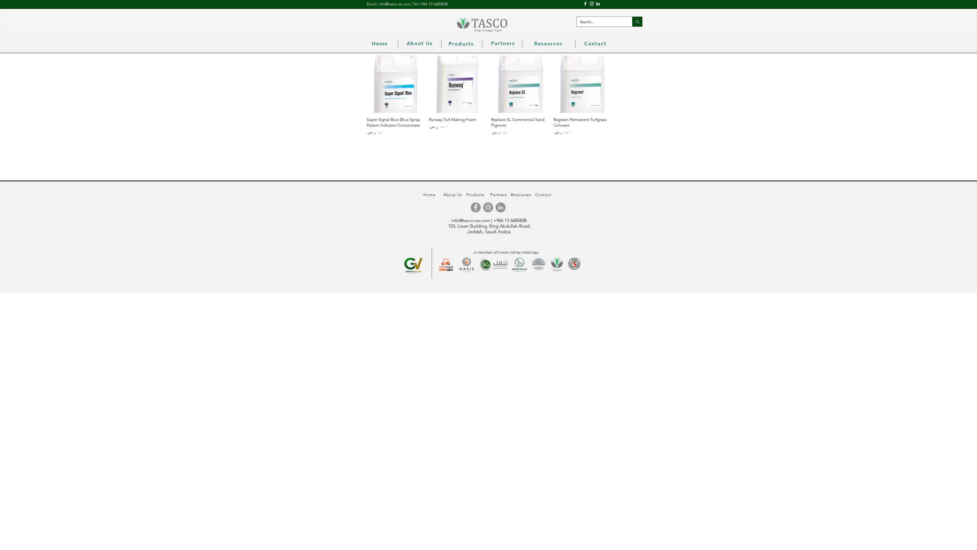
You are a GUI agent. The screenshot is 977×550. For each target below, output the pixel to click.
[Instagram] (591, 3)
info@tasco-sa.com (471, 220)
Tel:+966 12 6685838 (430, 4)
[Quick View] (395, 84)
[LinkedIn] (598, 3)
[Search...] (637, 21)
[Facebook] (585, 3)
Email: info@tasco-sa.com (388, 4)
